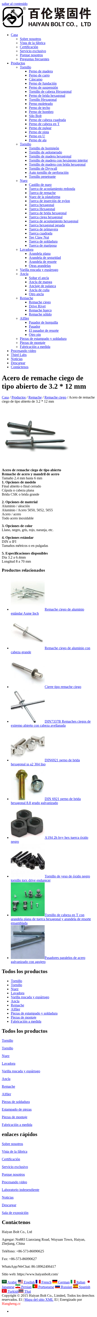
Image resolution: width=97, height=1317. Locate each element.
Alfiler (24, 318)
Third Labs (19, 355)
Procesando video (23, 351)
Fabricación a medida (35, 347)
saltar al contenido (15, 4)
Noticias (17, 359)
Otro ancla (36, 294)
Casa (14, 35)
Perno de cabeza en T (44, 124)
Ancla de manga (40, 282)
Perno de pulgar (40, 128)
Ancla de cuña (39, 290)
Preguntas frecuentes (34, 59)
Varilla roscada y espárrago (39, 270)
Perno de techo (39, 108)
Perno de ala (37, 140)
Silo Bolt (35, 116)
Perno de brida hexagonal (47, 95)
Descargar (18, 363)
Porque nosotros (31, 55)
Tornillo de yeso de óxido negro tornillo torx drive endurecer (50, 878)
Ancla (24, 274)
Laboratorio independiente (20, 1190)
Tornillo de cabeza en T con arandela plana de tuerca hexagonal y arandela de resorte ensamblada (51, 919)
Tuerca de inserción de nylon (49, 201)
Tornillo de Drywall (43, 168)
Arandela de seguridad (45, 257)
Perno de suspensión (43, 87)
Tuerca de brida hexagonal (48, 213)
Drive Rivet (37, 306)
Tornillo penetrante (42, 176)
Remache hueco (40, 310)
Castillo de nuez (40, 185)
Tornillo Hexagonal (43, 99)
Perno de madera (41, 71)
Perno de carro (39, 75)
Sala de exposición (15, 1213)
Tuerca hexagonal (41, 205)
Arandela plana (40, 253)
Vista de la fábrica (32, 43)
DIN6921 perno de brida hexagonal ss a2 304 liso (45, 762)
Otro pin (35, 334)
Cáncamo (35, 79)
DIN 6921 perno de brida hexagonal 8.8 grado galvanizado (46, 801)
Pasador (34, 326)
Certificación (29, 47)
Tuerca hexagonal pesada (47, 225)
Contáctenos (19, 367)
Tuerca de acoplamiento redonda (52, 189)
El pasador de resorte (44, 330)
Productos (18, 63)
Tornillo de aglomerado (45, 152)
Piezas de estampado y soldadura (43, 339)
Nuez (24, 181)
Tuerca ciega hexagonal (45, 217)
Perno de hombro (41, 112)
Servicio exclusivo (33, 51)
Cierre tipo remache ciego (63, 687)
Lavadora (26, 249)
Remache (26, 298)
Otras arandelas (40, 266)
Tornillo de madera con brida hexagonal (57, 164)
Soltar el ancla (39, 278)
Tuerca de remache (42, 193)
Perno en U (37, 136)
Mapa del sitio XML (38, 1299)
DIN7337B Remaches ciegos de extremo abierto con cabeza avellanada (51, 723)
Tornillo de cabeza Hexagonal (50, 91)
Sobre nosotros (30, 39)
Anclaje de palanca (42, 286)
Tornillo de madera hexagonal (50, 156)
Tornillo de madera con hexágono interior (58, 160)
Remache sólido (40, 314)
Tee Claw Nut (39, 237)
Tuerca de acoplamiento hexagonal (53, 221)
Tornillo (25, 67)
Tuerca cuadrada (40, 233)
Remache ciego (40, 302)
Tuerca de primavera (43, 229)
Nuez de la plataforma (44, 197)
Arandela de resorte (43, 262)
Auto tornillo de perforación (49, 172)
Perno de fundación (43, 83)
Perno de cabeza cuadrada (47, 120)
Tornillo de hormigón (44, 148)
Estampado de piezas (17, 1109)
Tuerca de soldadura (43, 241)
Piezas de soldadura (16, 1102)
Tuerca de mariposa (43, 245)
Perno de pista (39, 132)
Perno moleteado (41, 104)
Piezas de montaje (32, 343)
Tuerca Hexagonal (42, 209)
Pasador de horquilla (43, 322)
